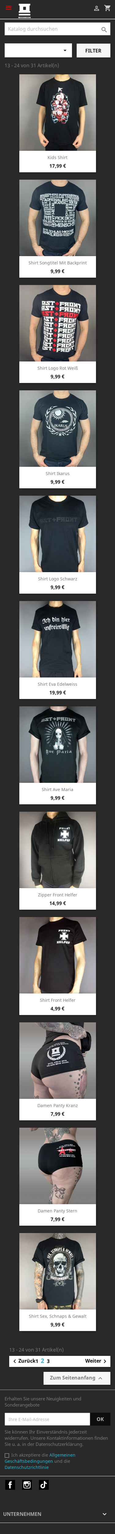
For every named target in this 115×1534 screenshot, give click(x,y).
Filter (93, 50)
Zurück (23, 1361)
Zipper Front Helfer (57, 895)
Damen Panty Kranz (57, 1105)
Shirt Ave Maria (57, 789)
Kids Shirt (57, 157)
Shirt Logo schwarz (57, 579)
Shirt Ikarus (58, 473)
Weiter (97, 1361)
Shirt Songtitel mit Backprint (58, 263)
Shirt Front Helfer (57, 1000)
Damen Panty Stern (57, 1211)
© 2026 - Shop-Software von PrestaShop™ (48, 1526)
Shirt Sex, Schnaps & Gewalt (57, 1316)
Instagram (27, 1485)
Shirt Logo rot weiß (57, 368)
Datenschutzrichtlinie (27, 1467)
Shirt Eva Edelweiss (57, 684)
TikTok (44, 1485)
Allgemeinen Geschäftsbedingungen (40, 1458)
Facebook (10, 1485)
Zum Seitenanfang (77, 1378)
